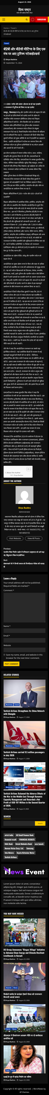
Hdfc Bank (9, 844)
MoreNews (38, 1088)
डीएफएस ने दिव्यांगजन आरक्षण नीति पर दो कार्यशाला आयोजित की (23, 1037)
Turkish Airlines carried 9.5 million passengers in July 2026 (24, 754)
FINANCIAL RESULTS (26, 839)
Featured (9, 943)
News (15, 988)
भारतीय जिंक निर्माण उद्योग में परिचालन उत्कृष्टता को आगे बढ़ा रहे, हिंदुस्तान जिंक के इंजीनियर (24, 552)
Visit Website (15, 538)
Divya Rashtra (11, 59)
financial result (10, 839)
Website (7, 645)
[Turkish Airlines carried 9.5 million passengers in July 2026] (24, 735)
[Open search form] (27, 19)
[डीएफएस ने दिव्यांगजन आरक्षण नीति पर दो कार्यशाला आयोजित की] (24, 1018)
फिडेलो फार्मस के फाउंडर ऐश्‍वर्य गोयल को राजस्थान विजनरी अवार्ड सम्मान (23, 995)
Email (7, 635)
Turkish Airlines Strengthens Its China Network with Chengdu (24, 712)
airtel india (9, 835)
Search (7, 816)
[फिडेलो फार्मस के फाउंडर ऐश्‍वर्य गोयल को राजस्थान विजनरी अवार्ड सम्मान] (24, 977)
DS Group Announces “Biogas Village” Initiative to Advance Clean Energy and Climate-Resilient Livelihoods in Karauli (24, 952)
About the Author (13, 472)
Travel (6, 43)
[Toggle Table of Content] (27, 469)
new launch (39, 844)
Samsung (30, 848)
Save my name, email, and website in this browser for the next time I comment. (24, 656)
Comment (9, 590)
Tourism (17, 787)
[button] (3, 19)
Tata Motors (9, 852)
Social (17, 943)
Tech (7, 1070)
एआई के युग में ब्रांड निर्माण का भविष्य (17, 1076)
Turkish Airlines (11, 857)
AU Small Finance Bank (24, 835)
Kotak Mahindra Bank (24, 844)
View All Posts (34, 538)
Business (9, 705)
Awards (8, 988)
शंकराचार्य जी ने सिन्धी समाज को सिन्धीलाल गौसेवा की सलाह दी (24, 563)
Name (7, 626)
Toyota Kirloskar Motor (25, 852)
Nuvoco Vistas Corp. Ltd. (14, 848)
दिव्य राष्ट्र (24, 9)
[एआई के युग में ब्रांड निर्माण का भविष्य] (24, 1059)
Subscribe (41, 19)
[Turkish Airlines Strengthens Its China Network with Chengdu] (24, 694)
